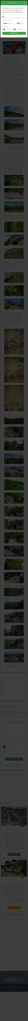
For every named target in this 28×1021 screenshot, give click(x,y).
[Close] (25, 3)
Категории (5, 27)
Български (10, 23)
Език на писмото (7, 20)
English (21, 23)
